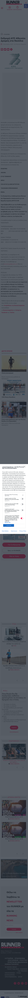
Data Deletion (5, 531)
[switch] (22, 499)
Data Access (14, 531)
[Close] (24, 467)
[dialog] (14, 499)
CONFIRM (8, 525)
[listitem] (14, 495)
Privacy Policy (22, 531)
